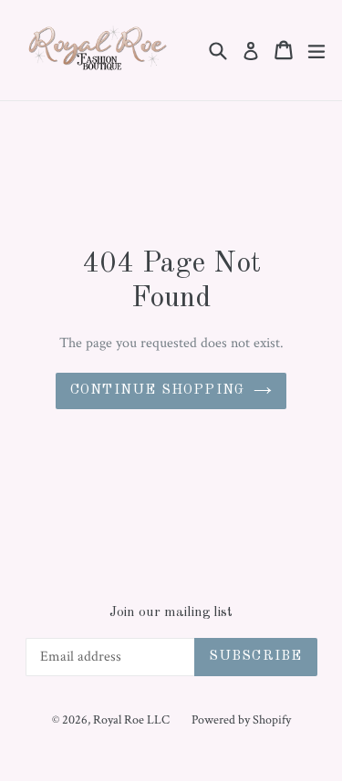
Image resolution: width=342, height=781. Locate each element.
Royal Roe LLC (131, 720)
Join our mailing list (171, 613)
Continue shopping (157, 390)
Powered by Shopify (241, 720)
